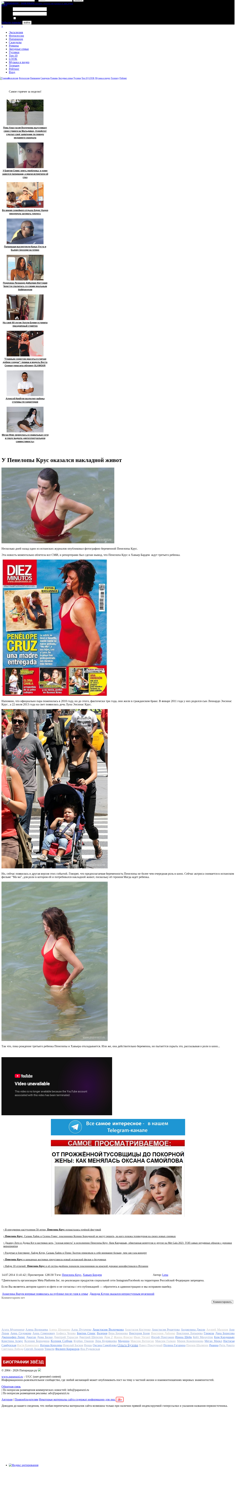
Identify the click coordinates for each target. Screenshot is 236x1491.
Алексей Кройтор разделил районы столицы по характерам (25, 400)
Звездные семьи (19, 49)
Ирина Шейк (183, 1337)
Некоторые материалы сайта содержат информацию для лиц (80, 1399)
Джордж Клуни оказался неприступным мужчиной (122, 1293)
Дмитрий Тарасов (66, 1337)
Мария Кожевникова (190, 1341)
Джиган (31, 1337)
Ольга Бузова (127, 1345)
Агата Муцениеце (13, 1329)
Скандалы (15, 42)
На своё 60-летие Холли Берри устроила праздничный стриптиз (25, 324)
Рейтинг (14, 68)
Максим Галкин (165, 1341)
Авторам (7, 1399)
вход (4, 4)
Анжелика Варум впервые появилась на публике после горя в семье (45, 1293)
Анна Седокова (20, 1333)
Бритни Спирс (86, 1333)
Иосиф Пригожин (162, 1337)
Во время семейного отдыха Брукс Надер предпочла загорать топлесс (25, 212)
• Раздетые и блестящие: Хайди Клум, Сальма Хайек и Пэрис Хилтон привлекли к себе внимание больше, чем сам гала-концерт (75, 1253)
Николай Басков (73, 1345)
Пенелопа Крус (71, 1274)
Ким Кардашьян (224, 1337)
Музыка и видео (19, 62)
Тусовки (14, 52)
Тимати (49, 1349)
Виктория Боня (139, 1333)
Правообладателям (26, 1399)
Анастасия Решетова (166, 1329)
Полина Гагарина (174, 1345)
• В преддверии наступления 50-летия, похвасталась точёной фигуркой (52, 1229)
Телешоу (14, 65)
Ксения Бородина (36, 1341)
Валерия (102, 1333)
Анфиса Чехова (66, 1333)
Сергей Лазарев (34, 1349)
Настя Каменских (28, 1345)
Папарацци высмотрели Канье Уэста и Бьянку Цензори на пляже (25, 248)
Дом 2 (108, 1337)
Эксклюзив (16, 32)
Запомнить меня (26, 18)
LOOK (13, 58)
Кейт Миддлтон (203, 1337)
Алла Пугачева (81, 1329)
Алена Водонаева (36, 1329)
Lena (165, 1274)
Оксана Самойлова (105, 1345)
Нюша (88, 1345)
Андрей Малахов (217, 1329)
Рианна (213, 1345)
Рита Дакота (227, 1345)
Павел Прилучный (150, 1345)
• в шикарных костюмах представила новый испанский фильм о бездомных (54, 1259)
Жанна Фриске (123, 1337)
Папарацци (16, 39)
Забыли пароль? (11, 22)
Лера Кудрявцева (106, 1341)
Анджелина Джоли (193, 1329)
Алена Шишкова (59, 1329)
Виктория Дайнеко (163, 1333)
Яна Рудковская (90, 1349)
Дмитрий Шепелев (91, 1337)
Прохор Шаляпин (197, 1345)
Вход (12, 72)
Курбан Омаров (84, 1341)
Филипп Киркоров (67, 1349)
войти (27, 22)
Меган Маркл (213, 1341)
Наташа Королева (51, 1345)
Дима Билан (45, 1337)
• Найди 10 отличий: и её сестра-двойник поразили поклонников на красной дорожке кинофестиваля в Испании (75, 1266)
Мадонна (123, 1341)
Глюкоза (209, 1333)
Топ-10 (13, 55)
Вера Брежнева (118, 1333)
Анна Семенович (43, 1333)
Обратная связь (11, 1386)
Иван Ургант (142, 1337)
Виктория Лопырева (189, 1333)
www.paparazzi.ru (12, 1376)
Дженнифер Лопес (13, 1337)
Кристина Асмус (12, 1341)
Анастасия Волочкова (108, 1329)
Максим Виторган (142, 1341)
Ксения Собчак (61, 1341)
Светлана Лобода (12, 1349)
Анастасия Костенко (138, 1329)
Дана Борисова (225, 1333)
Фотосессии (16, 35)
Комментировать (222, 1302)
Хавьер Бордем (92, 1274)
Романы (14, 45)
